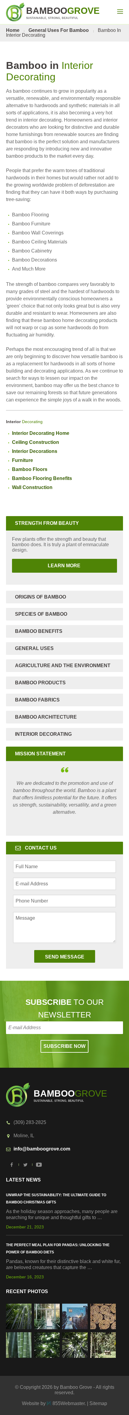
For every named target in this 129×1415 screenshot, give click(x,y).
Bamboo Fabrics (37, 699)
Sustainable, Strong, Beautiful (63, 13)
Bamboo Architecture (46, 717)
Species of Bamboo (41, 614)
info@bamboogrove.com (42, 1148)
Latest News (23, 1179)
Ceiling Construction (35, 442)
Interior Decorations (34, 451)
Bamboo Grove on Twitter (26, 1165)
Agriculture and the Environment (62, 665)
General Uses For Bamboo (58, 30)
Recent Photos (27, 1291)
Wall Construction (32, 487)
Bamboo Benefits (38, 631)
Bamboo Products (40, 682)
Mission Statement (40, 753)
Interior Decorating (43, 734)
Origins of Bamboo (40, 596)
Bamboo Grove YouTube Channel (39, 1165)
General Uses (34, 648)
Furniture (22, 460)
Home (13, 30)
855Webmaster (68, 1403)
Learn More (47, 565)
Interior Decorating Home (40, 433)
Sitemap (98, 1403)
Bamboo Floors (29, 469)
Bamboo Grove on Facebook (12, 1165)
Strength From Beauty (47, 523)
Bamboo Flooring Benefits (42, 478)
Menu (120, 11)
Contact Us (41, 847)
